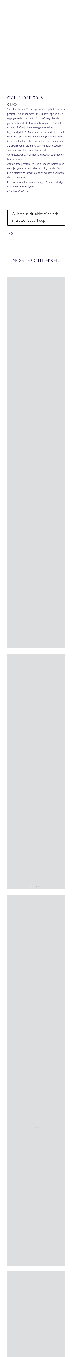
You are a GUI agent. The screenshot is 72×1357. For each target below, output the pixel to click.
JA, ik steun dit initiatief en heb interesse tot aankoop (35, 217)
